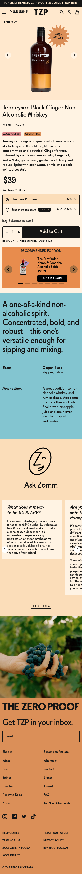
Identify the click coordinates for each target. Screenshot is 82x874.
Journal (48, 786)
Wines (6, 760)
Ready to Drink (12, 794)
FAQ (47, 794)
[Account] (69, 12)
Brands (48, 777)
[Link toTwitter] (23, 816)
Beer (6, 769)
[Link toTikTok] (33, 816)
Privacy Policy (53, 841)
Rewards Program (55, 848)
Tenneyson (9, 22)
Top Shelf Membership (58, 803)
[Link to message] (41, 3)
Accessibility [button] (11, 855)
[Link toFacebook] (14, 816)
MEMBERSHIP (19, 11)
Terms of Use (11, 841)
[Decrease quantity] (7, 232)
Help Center (10, 833)
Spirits (7, 777)
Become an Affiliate (56, 751)
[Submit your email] (74, 736)
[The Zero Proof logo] (41, 12)
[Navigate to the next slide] (74, 55)
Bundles (8, 786)
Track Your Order (56, 833)
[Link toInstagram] (4, 816)
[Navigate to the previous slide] (8, 55)
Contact (49, 769)
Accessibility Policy (16, 848)
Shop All (8, 751)
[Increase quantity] (18, 232)
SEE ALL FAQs (41, 606)
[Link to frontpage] (40, 706)
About (7, 803)
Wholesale (50, 760)
